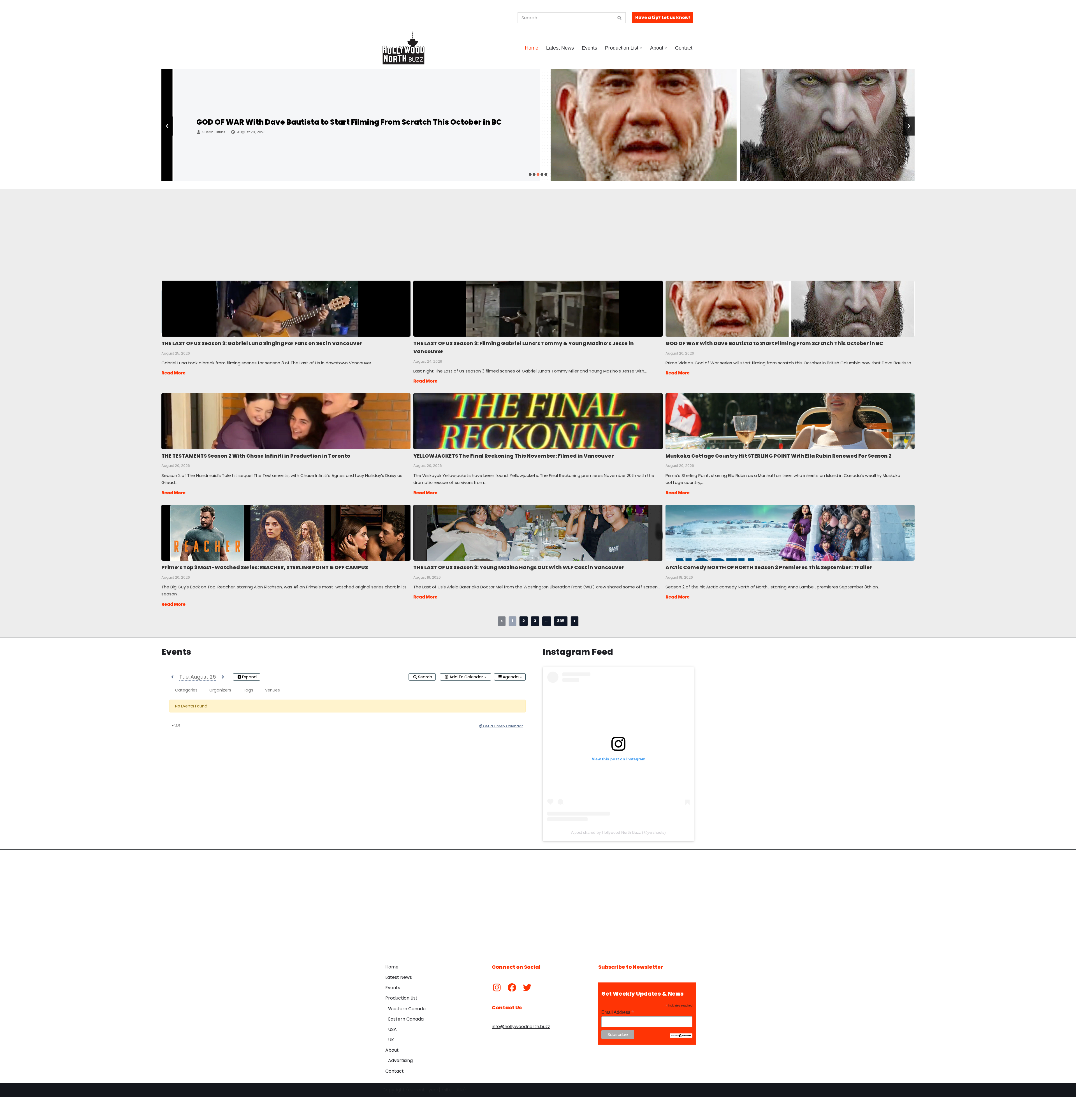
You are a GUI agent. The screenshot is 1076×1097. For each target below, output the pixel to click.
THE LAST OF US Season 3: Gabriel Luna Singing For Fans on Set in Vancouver (285, 308)
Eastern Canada (406, 1019)
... (546, 621)
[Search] (619, 17)
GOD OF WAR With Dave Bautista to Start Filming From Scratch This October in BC (336, 122)
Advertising (400, 1060)
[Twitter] (527, 987)
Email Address (617, 1012)
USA (392, 1029)
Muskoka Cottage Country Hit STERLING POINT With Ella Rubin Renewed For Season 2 (789, 421)
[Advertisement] (311, 228)
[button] (641, 48)
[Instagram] (497, 987)
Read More (173, 373)
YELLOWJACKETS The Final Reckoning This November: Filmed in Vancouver (537, 421)
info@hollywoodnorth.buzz (521, 1026)
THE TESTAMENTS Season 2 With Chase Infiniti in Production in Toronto (285, 421)
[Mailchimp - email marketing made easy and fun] (681, 1036)
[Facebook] (512, 987)
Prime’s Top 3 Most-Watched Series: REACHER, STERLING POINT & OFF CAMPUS (285, 532)
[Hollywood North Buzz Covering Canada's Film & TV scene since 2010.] (403, 47)
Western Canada (407, 1008)
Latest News (560, 48)
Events (589, 48)
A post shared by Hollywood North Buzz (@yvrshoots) (618, 832)
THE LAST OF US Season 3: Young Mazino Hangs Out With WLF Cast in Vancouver (537, 532)
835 (561, 621)
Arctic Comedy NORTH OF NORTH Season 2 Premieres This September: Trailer (789, 532)
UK (391, 1040)
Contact (683, 48)
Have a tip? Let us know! (662, 17)
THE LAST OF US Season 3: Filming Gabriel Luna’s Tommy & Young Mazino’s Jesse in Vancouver (537, 308)
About (392, 1050)
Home (531, 48)
